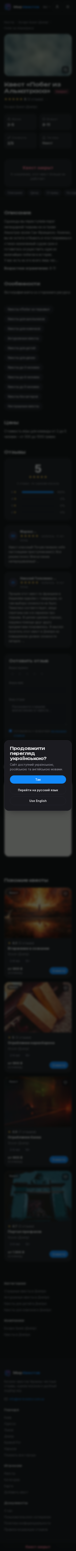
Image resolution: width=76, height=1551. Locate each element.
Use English (38, 801)
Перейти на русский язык (38, 790)
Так (38, 779)
